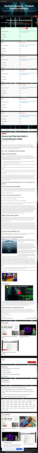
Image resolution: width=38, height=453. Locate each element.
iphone (30, 404)
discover (15, 402)
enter (26, 402)
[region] (13, 446)
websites (28, 408)
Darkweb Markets (27, 449)
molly (11, 406)
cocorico (23, 400)
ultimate (23, 408)
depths (12, 402)
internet (26, 404)
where (32, 408)
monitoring (16, 406)
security (11, 408)
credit (34, 400)
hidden (19, 404)
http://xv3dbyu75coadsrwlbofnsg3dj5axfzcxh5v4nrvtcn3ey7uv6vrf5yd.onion (27, 88)
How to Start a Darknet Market (7, 317)
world (7, 410)
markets (7, 406)
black (16, 400)
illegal (23, 404)
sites (14, 408)
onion (20, 406)
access (3, 400)
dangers (3, 402)
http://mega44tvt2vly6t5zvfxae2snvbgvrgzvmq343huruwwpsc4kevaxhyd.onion (27, 116)
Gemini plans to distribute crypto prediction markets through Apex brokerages (16, 394)
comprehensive (29, 400)
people (30, 406)
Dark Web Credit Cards (6, 370)
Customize (6, 449)
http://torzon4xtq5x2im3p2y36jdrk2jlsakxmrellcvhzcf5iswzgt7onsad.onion (27, 60)
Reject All (12, 449)
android (12, 400)
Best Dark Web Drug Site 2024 (31, 317)
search (7, 408)
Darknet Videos (36, 16)
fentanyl (7, 404)
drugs (20, 402)
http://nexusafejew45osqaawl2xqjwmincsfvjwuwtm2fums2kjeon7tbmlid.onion (27, 31)
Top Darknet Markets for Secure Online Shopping (10, 345)
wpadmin (4, 141)
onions (23, 406)
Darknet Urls (33, 449)
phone (34, 406)
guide (12, 404)
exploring (30, 402)
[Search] (33, 16)
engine (23, 402)
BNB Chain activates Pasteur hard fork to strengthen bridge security (14, 387)
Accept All (19, 449)
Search (3, 359)
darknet (8, 402)
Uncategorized (4, 133)
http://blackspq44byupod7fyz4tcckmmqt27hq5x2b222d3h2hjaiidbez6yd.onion (27, 102)
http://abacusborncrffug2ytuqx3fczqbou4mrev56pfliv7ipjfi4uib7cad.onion (27, 45)
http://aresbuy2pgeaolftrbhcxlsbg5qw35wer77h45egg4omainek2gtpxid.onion (27, 74)
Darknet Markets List (20, 451)
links (34, 404)
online (27, 406)
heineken (15, 404)
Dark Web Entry (4, 376)
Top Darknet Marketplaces (27, 330)
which (3, 410)
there (20, 408)
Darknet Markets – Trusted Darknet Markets (19, 7)
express (3, 404)
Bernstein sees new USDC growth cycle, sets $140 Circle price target (14, 396)
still (17, 408)
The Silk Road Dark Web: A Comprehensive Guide (10, 330)
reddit (3, 408)
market (3, 406)
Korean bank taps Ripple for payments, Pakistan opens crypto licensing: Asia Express (17, 389)
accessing (7, 400)
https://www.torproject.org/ (29, 22)
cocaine (19, 400)
